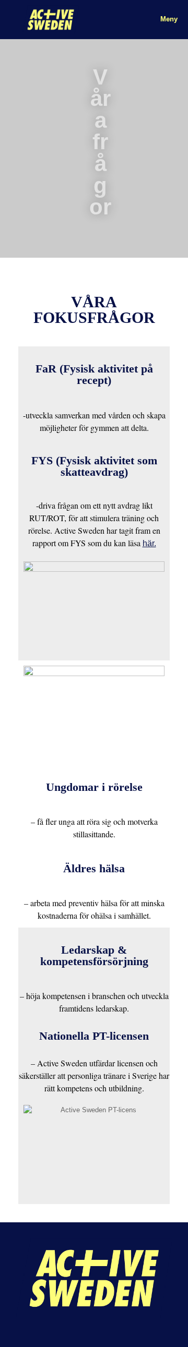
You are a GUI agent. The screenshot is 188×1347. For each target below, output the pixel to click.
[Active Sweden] (50, 19)
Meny (169, 19)
